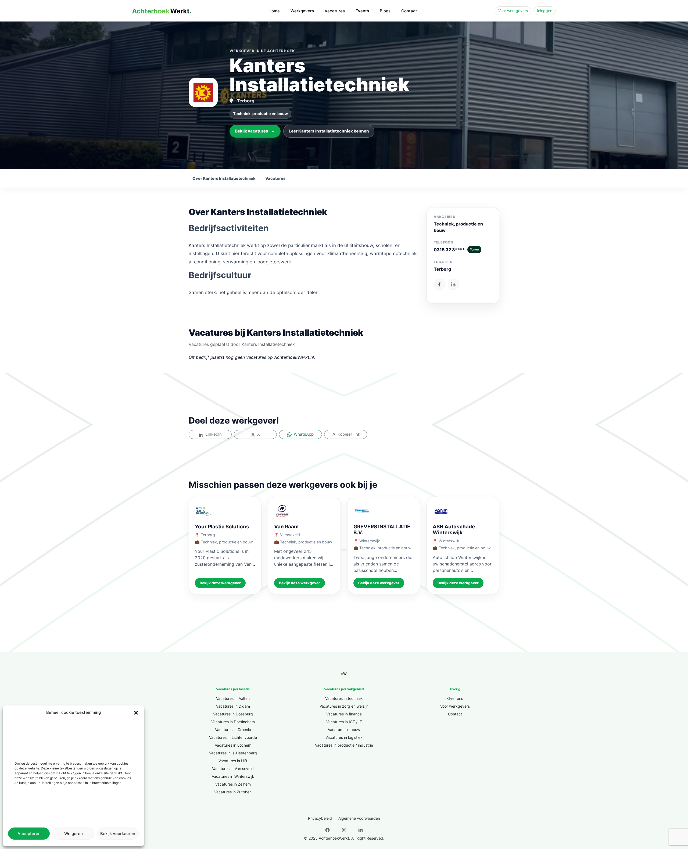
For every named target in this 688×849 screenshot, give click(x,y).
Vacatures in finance (344, 714)
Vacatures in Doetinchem (233, 721)
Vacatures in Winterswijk (233, 776)
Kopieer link (349, 434)
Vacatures (335, 10)
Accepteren (29, 833)
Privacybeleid (320, 818)
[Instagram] (344, 830)
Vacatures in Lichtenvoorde (233, 737)
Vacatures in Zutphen (233, 792)
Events (362, 10)
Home (274, 10)
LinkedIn (213, 434)
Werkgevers (302, 10)
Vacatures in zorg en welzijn (344, 706)
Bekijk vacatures (251, 131)
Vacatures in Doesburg (233, 714)
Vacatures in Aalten (233, 698)
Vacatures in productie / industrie (344, 745)
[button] (136, 712)
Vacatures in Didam (233, 706)
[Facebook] (439, 284)
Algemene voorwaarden (359, 818)
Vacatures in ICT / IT (344, 721)
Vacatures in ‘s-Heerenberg (233, 753)
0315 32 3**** (456, 249)
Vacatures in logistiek (344, 737)
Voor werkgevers (513, 10)
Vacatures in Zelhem (233, 784)
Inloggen (544, 10)
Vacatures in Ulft (232, 760)
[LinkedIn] (453, 284)
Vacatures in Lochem (233, 745)
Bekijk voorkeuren (117, 833)
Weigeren (73, 833)
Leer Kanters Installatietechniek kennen (329, 131)
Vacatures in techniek (344, 698)
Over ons (455, 698)
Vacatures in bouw (344, 729)
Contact (409, 10)
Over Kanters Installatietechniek (224, 178)
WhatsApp (304, 434)
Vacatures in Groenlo (233, 729)
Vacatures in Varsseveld (233, 768)
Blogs (385, 10)
